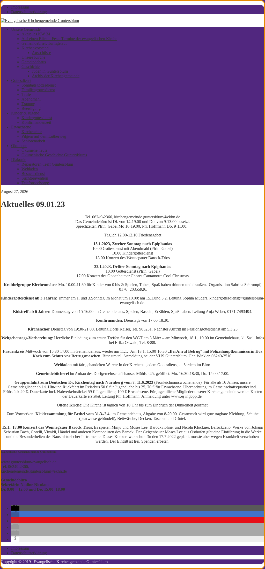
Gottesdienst (21, 80)
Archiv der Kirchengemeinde (55, 76)
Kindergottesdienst (36, 118)
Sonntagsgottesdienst (38, 85)
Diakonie (18, 159)
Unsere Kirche (33, 57)
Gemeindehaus (33, 62)
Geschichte (30, 66)
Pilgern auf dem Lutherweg (43, 136)
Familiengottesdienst (38, 90)
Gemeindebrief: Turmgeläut (44, 43)
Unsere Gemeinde (26, 29)
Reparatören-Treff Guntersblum (47, 164)
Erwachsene (21, 127)
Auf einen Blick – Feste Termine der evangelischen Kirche (69, 38)
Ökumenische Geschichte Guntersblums (54, 155)
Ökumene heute (34, 150)
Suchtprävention (34, 178)
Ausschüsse (41, 52)
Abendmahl (31, 99)
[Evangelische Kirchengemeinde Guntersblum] (40, 20)
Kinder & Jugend (25, 113)
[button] (15, 508)
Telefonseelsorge (35, 183)
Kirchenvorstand (35, 48)
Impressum (20, 7)
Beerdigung (31, 108)
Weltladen (29, 169)
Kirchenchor (31, 131)
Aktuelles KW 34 (35, 34)
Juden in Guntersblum (50, 71)
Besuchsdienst (33, 173)
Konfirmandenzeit (36, 122)
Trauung (28, 104)
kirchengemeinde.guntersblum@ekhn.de (34, 471)
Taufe (26, 94)
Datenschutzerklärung (29, 12)
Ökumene (19, 145)
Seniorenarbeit (33, 141)
